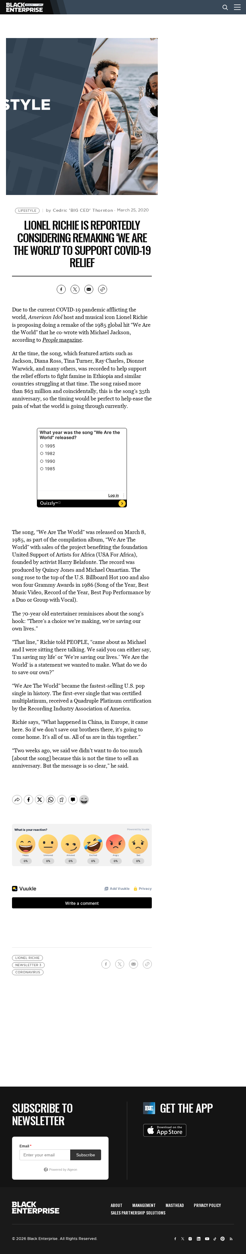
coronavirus (27, 972)
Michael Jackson (110, 332)
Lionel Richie (27, 958)
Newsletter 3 (28, 965)
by (79, 210)
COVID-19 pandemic (80, 309)
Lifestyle (27, 211)
